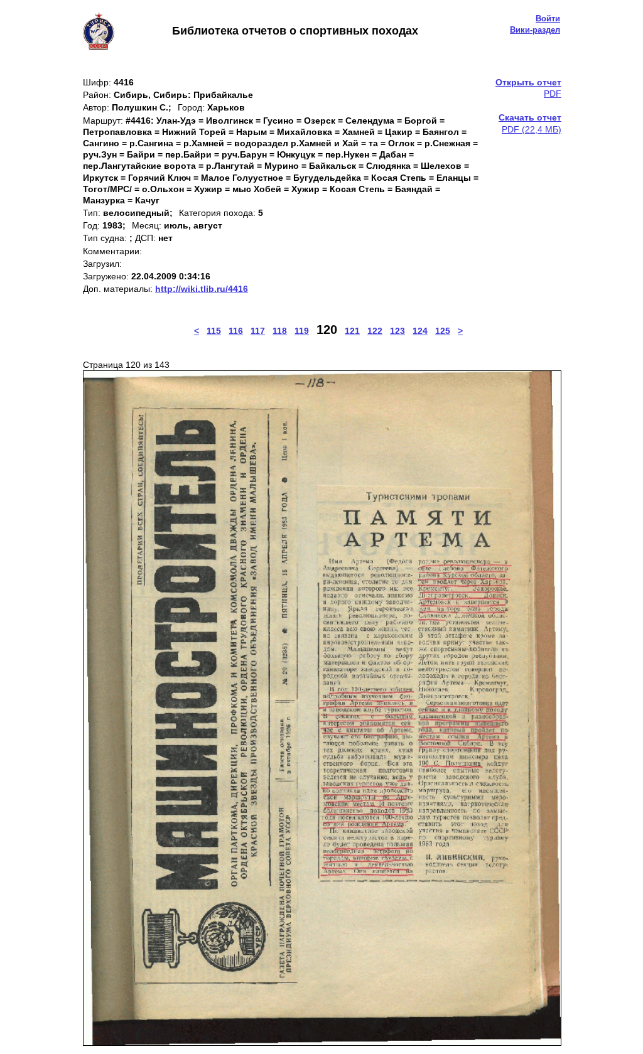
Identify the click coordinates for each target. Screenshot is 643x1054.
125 (442, 331)
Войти (548, 18)
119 (301, 331)
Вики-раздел (535, 30)
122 (374, 331)
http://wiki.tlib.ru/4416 (201, 289)
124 (420, 331)
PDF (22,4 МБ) (530, 123)
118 (280, 331)
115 (214, 331)
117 (258, 331)
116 (236, 331)
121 (352, 331)
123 (397, 331)
